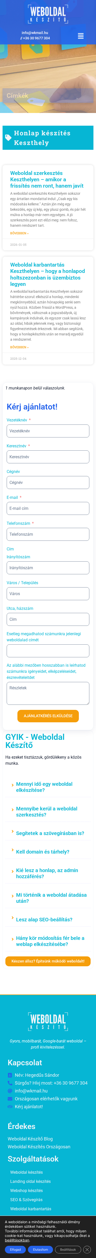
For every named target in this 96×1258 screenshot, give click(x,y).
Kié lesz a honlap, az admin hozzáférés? (47, 873)
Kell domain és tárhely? (42, 852)
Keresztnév (16, 446)
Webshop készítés (26, 1190)
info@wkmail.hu (35, 33)
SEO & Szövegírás (26, 1199)
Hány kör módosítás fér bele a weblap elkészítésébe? (50, 941)
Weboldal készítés (26, 1172)
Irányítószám (18, 556)
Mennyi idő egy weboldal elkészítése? (44, 787)
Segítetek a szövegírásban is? (50, 833)
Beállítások (68, 1249)
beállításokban (17, 1240)
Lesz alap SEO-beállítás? (44, 920)
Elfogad (15, 1249)
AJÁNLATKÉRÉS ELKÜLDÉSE (48, 716)
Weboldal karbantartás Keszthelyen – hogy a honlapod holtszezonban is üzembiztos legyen (47, 274)
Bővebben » (19, 233)
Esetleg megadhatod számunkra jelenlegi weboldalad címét (44, 636)
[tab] (48, 786)
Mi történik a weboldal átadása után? (51, 898)
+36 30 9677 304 (36, 38)
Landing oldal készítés (30, 1181)
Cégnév (13, 471)
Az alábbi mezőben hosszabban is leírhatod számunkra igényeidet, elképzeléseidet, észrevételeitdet (46, 671)
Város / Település (22, 582)
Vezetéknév (17, 420)
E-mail (12, 497)
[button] (80, 36)
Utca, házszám (20, 608)
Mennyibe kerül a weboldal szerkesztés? (46, 812)
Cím (10, 549)
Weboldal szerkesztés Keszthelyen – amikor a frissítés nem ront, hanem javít (46, 179)
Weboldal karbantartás (30, 1208)
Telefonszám (18, 523)
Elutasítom (40, 1249)
